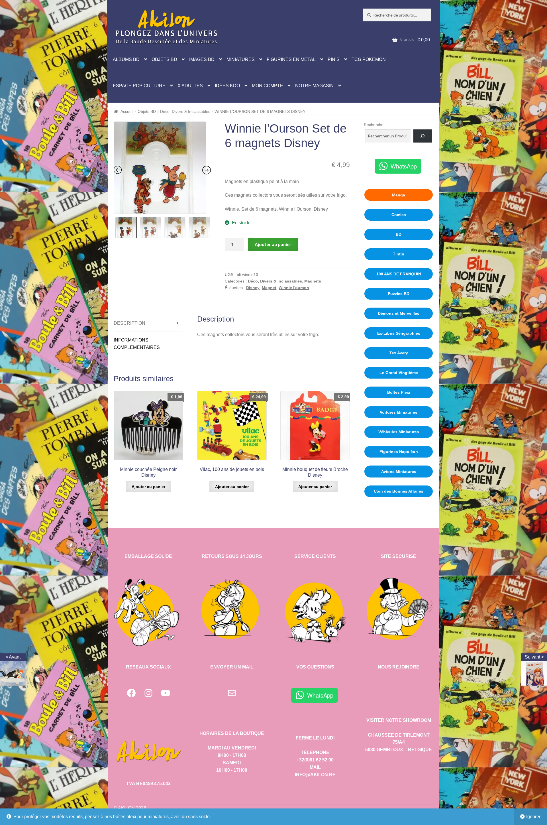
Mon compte (267, 85)
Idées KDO (227, 85)
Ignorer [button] (533, 816)
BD (398, 234)
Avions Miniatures (398, 471)
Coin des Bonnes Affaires (398, 491)
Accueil (127, 111)
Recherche (373, 124)
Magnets (312, 281)
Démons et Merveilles (398, 313)
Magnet (269, 287)
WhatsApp (404, 166)
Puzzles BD (398, 293)
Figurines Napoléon (398, 451)
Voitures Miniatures (398, 412)
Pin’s (334, 59)
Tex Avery (398, 353)
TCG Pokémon (369, 59)
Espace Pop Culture (139, 85)
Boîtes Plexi (398, 392)
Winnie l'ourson (294, 287)
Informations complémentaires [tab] (137, 344)
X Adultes (190, 85)
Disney (253, 287)
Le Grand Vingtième (398, 372)
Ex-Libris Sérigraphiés (398, 333)
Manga (398, 195)
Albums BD (126, 59)
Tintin (398, 254)
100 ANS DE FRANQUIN (398, 274)
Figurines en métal (291, 59)
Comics (398, 214)
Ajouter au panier (273, 244)
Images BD (202, 59)
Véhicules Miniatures (398, 432)
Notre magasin (314, 85)
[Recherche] (422, 136)
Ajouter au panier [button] (148, 486)
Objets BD (164, 59)
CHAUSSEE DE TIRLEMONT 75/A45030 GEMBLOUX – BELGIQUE (398, 742)
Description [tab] (129, 323)
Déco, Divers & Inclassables (185, 111)
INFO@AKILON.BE (315, 774)
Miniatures (240, 59)
